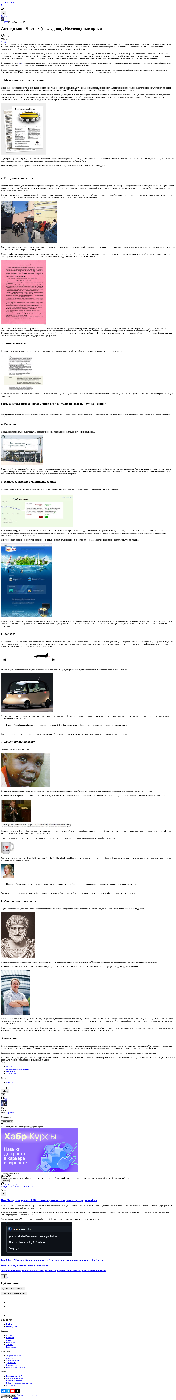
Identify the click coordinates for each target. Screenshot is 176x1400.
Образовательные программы (19, 1383)
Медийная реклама (14, 1378)
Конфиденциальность (15, 1367)
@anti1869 (12, 1113)
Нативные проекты (14, 1381)
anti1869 (4, 22)
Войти (9, 1324)
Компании (10, 1342)
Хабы (8, 1340)
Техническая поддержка (26, 1395)
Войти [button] (4, 16)
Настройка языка (8, 1395)
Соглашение (11, 1365)
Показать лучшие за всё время (14, 1293)
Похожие (20, 1289)
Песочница (11, 1347)
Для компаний (12, 1360)
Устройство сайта (14, 1356)
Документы (11, 1363)
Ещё (9, 1277)
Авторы (9, 1344)
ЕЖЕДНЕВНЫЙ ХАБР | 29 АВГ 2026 (18, 1187)
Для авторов (11, 1358)
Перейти (5, 1181)
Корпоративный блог (15, 1376)
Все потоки (10, 2)
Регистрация (11, 1326)
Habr (15, 1398)
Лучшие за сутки (8, 1289)
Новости (10, 1338)
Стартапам (11, 1385)
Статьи (9, 1335)
